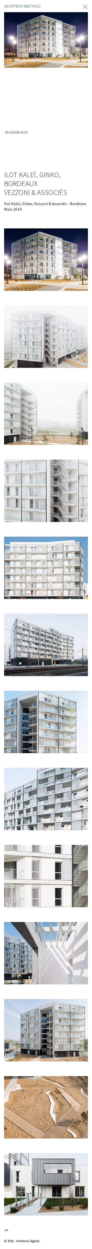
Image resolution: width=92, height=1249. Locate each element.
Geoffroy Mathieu (22, 6)
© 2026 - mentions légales (21, 1241)
